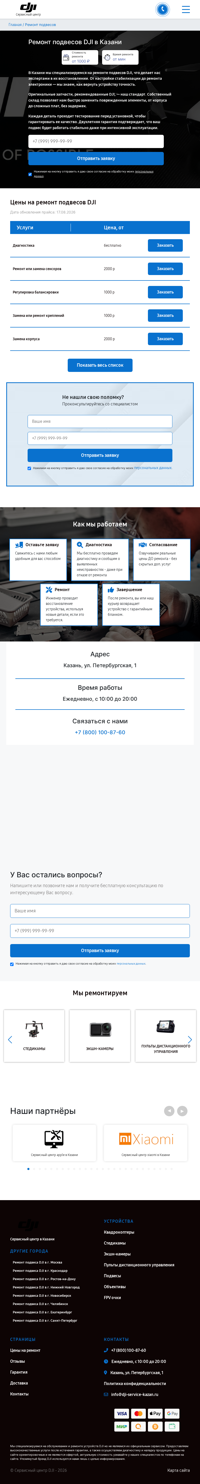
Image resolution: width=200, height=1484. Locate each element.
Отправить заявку (96, 158)
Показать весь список (100, 365)
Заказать (165, 245)
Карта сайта (178, 1470)
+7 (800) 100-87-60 (100, 732)
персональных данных (153, 468)
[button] (10, 1040)
